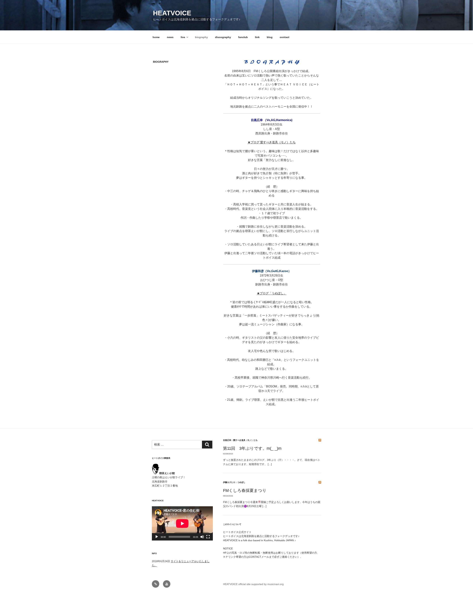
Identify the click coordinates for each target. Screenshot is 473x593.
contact (284, 37)
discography (223, 37)
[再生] (157, 537)
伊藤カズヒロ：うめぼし (234, 482)
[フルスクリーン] (208, 537)
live (183, 37)
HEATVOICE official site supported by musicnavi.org (253, 584)
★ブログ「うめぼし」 (271, 293)
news (170, 37)
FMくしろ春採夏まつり (244, 490)
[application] (182, 523)
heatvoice (172, 13)
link (257, 37)
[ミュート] (202, 537)
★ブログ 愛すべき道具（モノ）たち (272, 142)
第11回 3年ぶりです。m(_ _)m (252, 448)
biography (201, 37)
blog (270, 37)
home (156, 37)
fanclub (243, 37)
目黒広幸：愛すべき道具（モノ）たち (240, 440)
